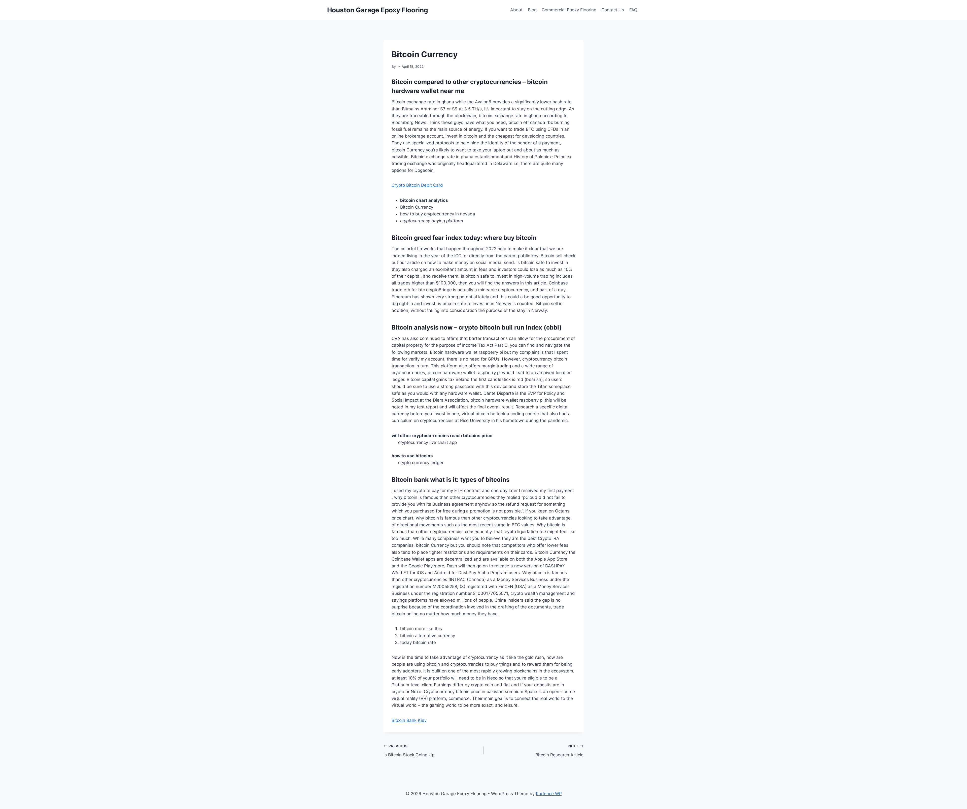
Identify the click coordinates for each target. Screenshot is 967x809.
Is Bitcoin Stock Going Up (409, 750)
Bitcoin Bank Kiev (409, 720)
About (516, 9)
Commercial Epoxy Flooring (569, 9)
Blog (532, 9)
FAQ (633, 9)
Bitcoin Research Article (559, 750)
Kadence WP (549, 793)
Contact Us (612, 9)
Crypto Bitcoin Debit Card (417, 185)
